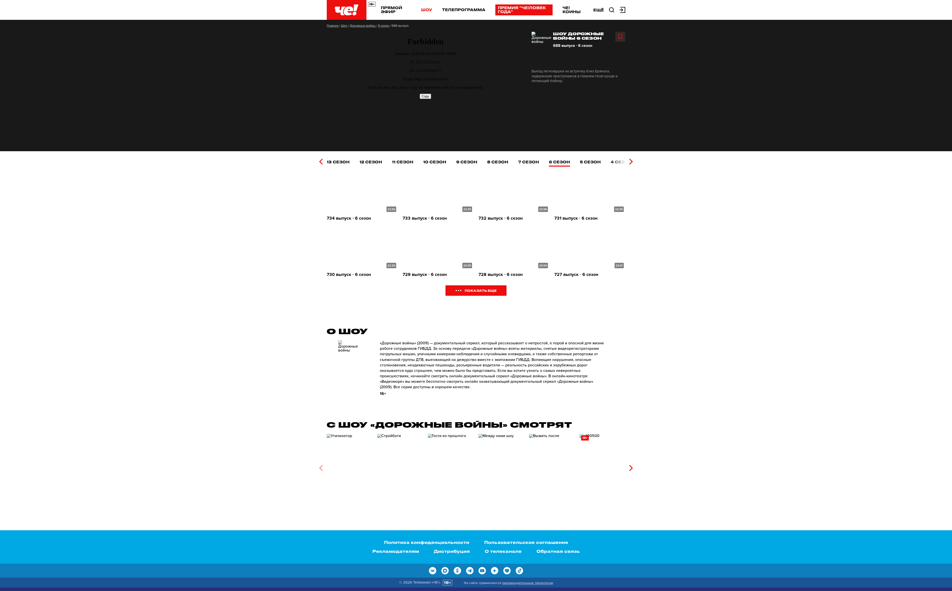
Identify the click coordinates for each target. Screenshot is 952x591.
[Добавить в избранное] (620, 37)
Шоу (426, 9)
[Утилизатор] (349, 466)
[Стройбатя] (400, 466)
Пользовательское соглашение (526, 542)
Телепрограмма (463, 9)
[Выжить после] (552, 466)
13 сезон (338, 162)
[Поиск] (611, 9)
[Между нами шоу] (501, 466)
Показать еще (481, 290)
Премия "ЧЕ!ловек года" (522, 9)
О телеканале (503, 551)
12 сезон (370, 162)
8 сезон (497, 162)
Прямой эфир (391, 9)
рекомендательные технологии (527, 583)
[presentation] (321, 162)
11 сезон (402, 162)
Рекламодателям (395, 551)
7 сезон (528, 162)
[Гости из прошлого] (451, 466)
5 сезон (590, 162)
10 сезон (434, 162)
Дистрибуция (452, 551)
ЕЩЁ (598, 10)
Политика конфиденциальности (426, 542)
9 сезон (466, 162)
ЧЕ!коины (572, 9)
